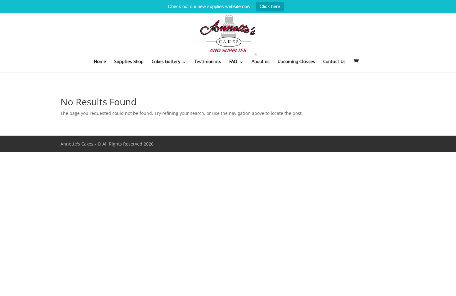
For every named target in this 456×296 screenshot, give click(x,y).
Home (100, 62)
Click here (270, 6)
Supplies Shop (129, 62)
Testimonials (207, 62)
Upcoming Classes (296, 62)
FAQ (233, 62)
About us (261, 62)
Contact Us (334, 62)
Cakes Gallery (166, 62)
